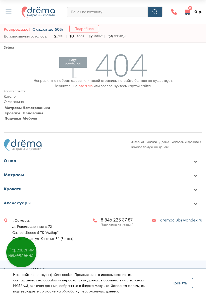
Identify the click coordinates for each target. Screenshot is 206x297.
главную (86, 85)
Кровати (12, 113)
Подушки (13, 118)
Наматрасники (36, 107)
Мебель (30, 118)
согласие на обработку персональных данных (79, 291)
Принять (179, 283)
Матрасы (13, 107)
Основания (33, 113)
